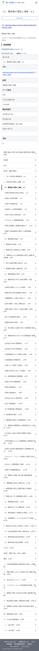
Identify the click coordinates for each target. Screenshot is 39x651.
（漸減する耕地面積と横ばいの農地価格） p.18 (19, 232)
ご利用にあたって (23, 641)
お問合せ (29, 644)
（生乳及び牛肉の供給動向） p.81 (16, 349)
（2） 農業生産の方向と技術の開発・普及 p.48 (19, 281)
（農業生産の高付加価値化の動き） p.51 (18, 293)
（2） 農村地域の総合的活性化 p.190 (17, 537)
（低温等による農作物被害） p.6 (15, 209)
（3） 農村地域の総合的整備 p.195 (16, 542)
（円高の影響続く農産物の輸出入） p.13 (18, 225)
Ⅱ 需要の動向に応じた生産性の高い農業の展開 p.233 (19, 573)
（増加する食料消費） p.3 (13, 198)
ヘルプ (33, 641)
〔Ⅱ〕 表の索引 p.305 (12, 630)
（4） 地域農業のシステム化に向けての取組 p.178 (19, 519)
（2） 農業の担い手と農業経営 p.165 (17, 507)
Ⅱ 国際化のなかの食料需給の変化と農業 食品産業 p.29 (19, 256)
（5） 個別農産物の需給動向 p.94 (15, 376)
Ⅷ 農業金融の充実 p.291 (13, 614)
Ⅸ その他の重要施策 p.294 (14, 619)
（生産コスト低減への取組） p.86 (16, 365)
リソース (19, 18)
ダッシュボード (14, 646)
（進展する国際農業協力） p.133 (15, 470)
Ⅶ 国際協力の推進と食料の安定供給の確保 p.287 (19, 607)
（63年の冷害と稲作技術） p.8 (15, 215)
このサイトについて (10, 641)
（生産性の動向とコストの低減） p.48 (17, 287)
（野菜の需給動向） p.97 (13, 387)
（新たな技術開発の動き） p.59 (15, 317)
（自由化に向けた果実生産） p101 (16, 398)
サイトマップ (25, 646)
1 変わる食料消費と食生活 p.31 (15, 263)
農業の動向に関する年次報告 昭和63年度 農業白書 (19, 153)
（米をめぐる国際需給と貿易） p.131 (17, 464)
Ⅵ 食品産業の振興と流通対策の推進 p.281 (19, 601)
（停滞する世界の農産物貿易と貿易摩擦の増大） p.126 (19, 450)
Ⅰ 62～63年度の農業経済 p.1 (15, 176)
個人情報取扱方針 (19, 644)
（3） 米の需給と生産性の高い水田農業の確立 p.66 (20, 329)
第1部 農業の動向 (10, 171)
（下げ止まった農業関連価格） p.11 (16, 220)
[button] (36, 2)
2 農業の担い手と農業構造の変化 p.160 (18, 496)
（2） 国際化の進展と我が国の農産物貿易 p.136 (19, 476)
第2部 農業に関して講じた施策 (15, 553)
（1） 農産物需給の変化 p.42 (14, 274)
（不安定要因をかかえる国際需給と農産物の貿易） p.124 (19, 442)
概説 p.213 (8, 559)
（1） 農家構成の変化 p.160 (14, 502)
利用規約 (9, 644)
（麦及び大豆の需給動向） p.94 (15, 382)
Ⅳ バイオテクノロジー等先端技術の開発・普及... (19, 586)
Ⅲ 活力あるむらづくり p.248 (15, 580)
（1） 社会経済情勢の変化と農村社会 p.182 (19, 531)
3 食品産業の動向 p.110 (13, 414)
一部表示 (18, 53)
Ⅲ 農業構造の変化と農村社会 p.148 (17, 483)
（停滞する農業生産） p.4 (13, 204)
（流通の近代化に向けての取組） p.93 (17, 371)
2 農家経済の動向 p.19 (12, 244)
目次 (5, 165)
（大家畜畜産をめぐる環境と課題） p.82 (18, 354)
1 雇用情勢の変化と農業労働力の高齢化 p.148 (18, 490)
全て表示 (24, 53)
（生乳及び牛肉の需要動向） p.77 (16, 343)
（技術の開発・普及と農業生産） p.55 (17, 303)
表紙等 (6, 160)
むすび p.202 (8, 548)
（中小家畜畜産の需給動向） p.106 (16, 409)
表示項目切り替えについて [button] (11, 49)
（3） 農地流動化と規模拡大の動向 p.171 (18, 512)
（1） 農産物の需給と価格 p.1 (14, 187)
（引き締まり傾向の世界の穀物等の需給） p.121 (19, 434)
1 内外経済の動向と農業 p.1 (14, 182)
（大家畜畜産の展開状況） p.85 (15, 360)
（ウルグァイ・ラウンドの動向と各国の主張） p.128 (20, 458)
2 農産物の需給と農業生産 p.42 (15, 268)
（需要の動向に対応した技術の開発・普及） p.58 (19, 310)
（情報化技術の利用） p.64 (13, 322)
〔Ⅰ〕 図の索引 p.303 (12, 625)
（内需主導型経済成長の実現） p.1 (16, 193)
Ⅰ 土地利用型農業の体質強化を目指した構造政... (19, 565)
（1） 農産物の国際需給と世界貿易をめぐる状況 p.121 (19, 427)
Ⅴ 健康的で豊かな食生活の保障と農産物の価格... (19, 594)
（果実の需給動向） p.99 (13, 392)
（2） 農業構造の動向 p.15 (13, 239)
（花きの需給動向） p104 (13, 403)
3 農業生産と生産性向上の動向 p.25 (17, 250)
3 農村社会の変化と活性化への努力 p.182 (19, 526)
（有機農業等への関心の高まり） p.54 (17, 298)
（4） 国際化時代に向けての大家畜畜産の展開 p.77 (20, 337)
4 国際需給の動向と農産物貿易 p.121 (17, 420)
